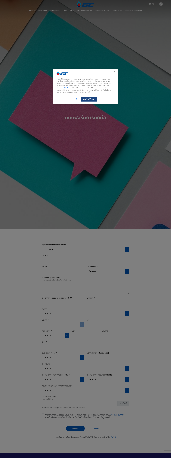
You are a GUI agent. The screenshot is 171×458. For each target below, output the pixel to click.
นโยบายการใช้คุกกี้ (62, 88)
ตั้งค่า (77, 99)
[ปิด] (114, 71)
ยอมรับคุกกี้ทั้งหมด (88, 99)
